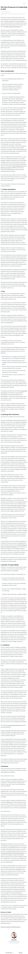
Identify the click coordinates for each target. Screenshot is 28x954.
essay (6, 13)
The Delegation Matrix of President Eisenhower (12, 853)
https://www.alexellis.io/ (14, 943)
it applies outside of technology (12, 26)
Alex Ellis (14, 940)
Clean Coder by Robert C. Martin (18, 505)
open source (22, 13)
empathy (12, 13)
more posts (12, 941)
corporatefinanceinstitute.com (14, 725)
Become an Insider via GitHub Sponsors (10, 927)
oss (8, 13)
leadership (16, 13)
